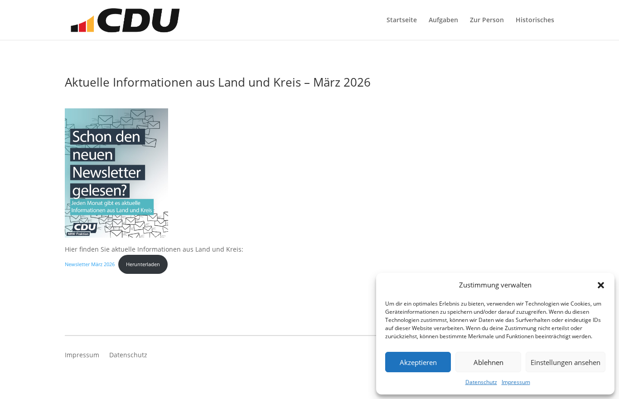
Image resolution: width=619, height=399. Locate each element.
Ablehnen (488, 362)
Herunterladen (143, 264)
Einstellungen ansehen (565, 362)
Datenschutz (481, 382)
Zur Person (487, 20)
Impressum (516, 382)
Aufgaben (443, 20)
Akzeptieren (418, 362)
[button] (600, 285)
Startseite (402, 20)
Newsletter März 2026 (90, 264)
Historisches (535, 20)
